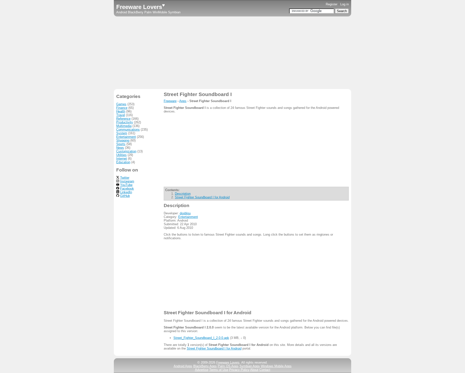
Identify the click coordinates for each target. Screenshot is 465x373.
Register (331, 4)
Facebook (127, 188)
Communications (128, 129)
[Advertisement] (232, 53)
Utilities (121, 155)
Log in (344, 4)
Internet (121, 158)
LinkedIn (126, 192)
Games (121, 104)
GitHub (125, 196)
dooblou (185, 213)
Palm (148, 12)
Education (123, 162)
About (254, 370)
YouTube (126, 185)
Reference (123, 118)
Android (121, 12)
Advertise (201, 370)
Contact (264, 370)
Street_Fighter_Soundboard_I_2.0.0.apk (201, 338)
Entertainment (188, 217)
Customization (126, 151)
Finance (121, 108)
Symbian (174, 12)
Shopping (122, 140)
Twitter (124, 177)
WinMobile (160, 12)
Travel (120, 115)
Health (120, 111)
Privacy (239, 370)
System (121, 133)
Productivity (124, 122)
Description (183, 193)
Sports (120, 144)
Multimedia (124, 126)
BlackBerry (135, 12)
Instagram (127, 181)
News (120, 147)
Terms (218, 370)
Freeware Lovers (140, 7)
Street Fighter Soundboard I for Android (202, 197)
